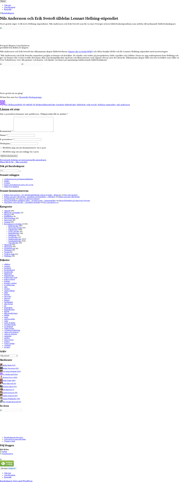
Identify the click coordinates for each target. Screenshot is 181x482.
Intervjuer (8, 220)
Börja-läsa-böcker (15, 228)
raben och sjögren (11, 332)
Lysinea (7, 183)
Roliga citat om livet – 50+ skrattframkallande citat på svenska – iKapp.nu (32, 195)
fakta (6, 293)
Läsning (7, 222)
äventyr (7, 347)
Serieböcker (13, 237)
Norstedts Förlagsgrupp (30, 97)
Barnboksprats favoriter (13, 437)
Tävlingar (8, 250)
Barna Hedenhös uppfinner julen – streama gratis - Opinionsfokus (30, 201)
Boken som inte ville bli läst (69, 197)
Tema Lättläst (9, 343)
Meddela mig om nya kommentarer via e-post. (24, 148)
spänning (7, 336)
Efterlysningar (10, 218)
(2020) (80, 52)
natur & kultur (9, 323)
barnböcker (50, 105)
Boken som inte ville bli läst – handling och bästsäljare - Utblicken (29, 197)
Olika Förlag (9, 328)
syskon (7, 342)
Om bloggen (9, 7)
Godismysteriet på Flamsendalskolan (18, 179)
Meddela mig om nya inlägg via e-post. (21, 152)
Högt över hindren (11, 187)
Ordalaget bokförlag (12, 330)
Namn (3, 135)
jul (5, 306)
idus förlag (8, 304)
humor (7, 300)
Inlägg (4, 452)
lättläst (6, 315)
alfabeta (7, 264)
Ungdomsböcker (14, 241)
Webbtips (7, 256)
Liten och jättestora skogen (29, 199)
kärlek (6, 311)
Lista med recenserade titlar (15, 439)
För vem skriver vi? (51, 202)
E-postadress (7, 139)
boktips (7, 281)
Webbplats (5, 144)
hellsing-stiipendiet (107, 105)
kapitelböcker (9, 310)
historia (7, 298)
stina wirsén (9, 340)
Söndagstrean (9, 248)
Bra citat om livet (71, 195)
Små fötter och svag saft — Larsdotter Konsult (22, 202)
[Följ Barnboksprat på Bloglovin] (8, 469)
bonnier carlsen (10, 283)
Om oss (7, 5)
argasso (7, 266)
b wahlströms (9, 285)
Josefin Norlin (9, 199)
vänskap (7, 345)
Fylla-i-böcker (13, 231)
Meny (3, 1)
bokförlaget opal (10, 277)
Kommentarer (7, 454)
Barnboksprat (6, 481)
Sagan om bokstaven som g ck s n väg (18, 185)
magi (6, 317)
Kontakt (7, 9)
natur (6, 321)
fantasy (7, 294)
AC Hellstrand (11, 105)
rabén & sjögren (10, 334)
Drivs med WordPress (22, 481)
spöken (7, 338)
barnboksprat (9, 270)
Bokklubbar (8, 216)
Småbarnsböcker (14, 239)
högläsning (8, 302)
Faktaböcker (13, 230)
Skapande (8, 245)
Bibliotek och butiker (12, 213)
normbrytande (10, 325)
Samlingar (12, 235)
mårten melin (9, 319)
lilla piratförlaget (10, 313)
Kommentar (6, 131)
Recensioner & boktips (13, 224)
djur (6, 287)
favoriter (7, 296)
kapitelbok (8, 308)
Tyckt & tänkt (9, 254)
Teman (7, 252)
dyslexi (7, 289)
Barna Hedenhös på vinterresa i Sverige (74, 201)
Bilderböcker (13, 226)
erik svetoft (91, 105)
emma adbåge (9, 291)
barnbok (60, 105)
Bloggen (7, 214)
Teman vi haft (9, 441)
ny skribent (8, 327)
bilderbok (81, 105)
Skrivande (8, 247)
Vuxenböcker (13, 243)
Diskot (6, 181)
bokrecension (9, 279)
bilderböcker (70, 105)
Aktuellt (41, 105)
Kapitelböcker (13, 233)
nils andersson (123, 105)
